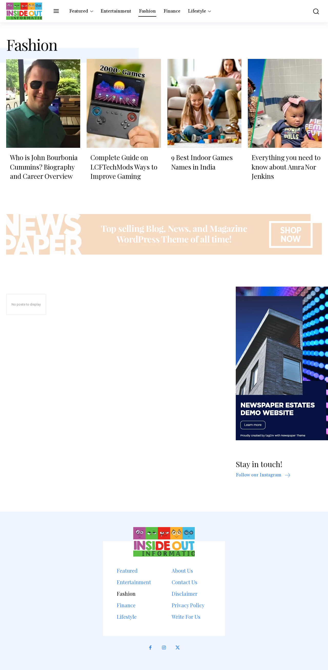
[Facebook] (150, 647)
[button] (313, 11)
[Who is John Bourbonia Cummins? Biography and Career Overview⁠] (43, 103)
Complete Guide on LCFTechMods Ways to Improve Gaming (123, 167)
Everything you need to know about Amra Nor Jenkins (286, 167)
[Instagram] (163, 647)
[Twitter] (177, 647)
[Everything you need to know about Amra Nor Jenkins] (285, 103)
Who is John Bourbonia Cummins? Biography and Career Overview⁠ (44, 167)
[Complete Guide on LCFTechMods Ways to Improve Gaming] (124, 103)
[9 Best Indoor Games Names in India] (204, 103)
